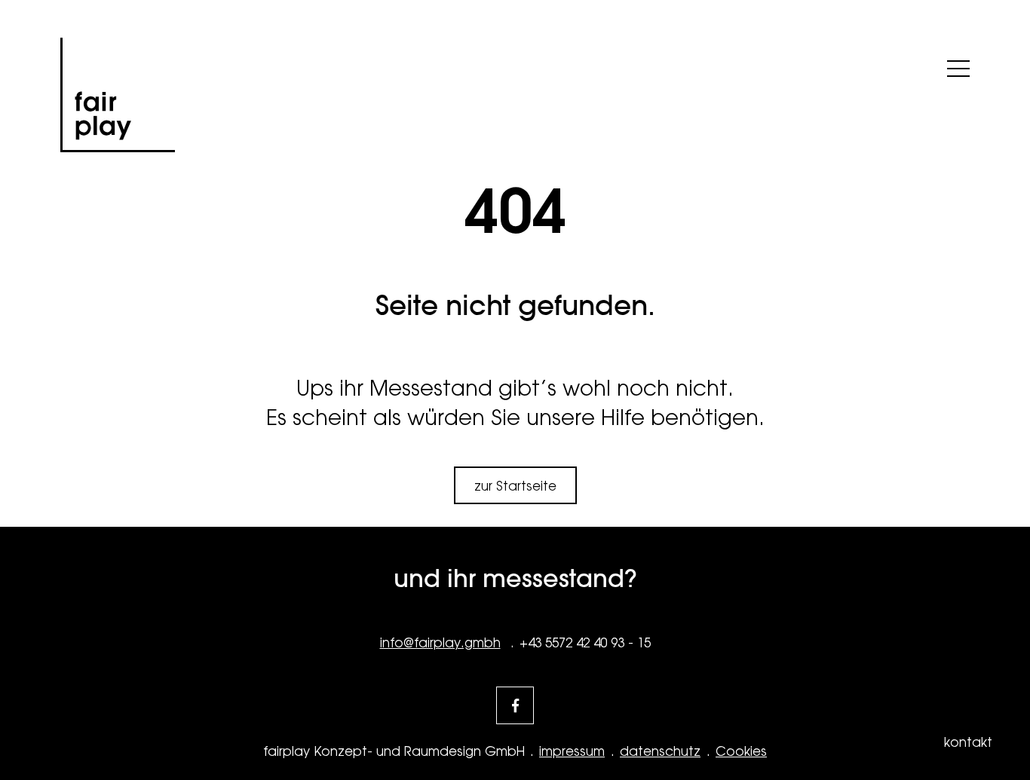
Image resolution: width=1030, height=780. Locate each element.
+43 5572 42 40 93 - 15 (585, 642)
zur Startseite (515, 486)
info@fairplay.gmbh (440, 642)
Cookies (741, 751)
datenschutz (660, 751)
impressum (572, 751)
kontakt (968, 742)
